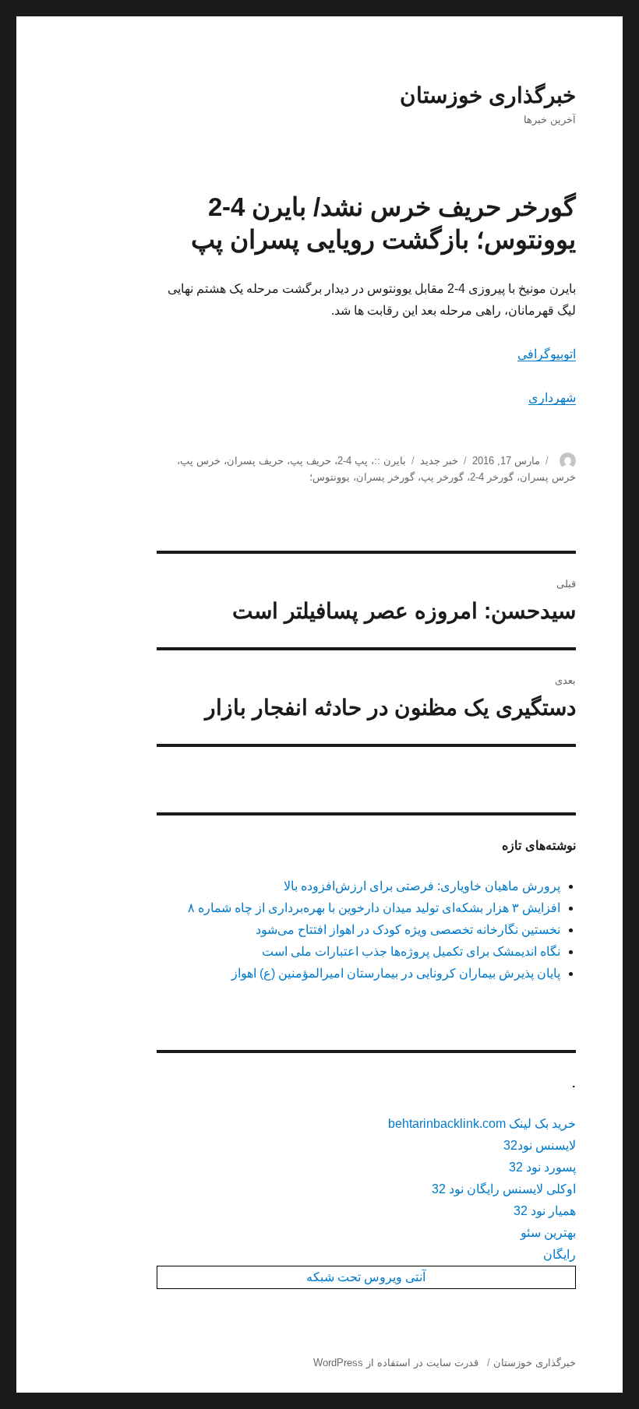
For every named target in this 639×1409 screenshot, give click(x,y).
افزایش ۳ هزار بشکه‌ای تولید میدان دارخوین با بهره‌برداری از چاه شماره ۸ (374, 907)
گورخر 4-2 (492, 477)
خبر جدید (439, 461)
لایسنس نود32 (539, 1145)
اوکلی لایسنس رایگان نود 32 (504, 1189)
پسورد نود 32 (542, 1167)
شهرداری (552, 397)
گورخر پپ (442, 477)
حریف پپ (310, 461)
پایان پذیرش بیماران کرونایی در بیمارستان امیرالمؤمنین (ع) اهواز (395, 973)
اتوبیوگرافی (546, 354)
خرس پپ (200, 461)
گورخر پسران (385, 477)
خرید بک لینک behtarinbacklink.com (482, 1123)
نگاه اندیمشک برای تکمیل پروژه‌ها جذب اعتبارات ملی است (411, 951)
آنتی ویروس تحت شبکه (365, 1277)
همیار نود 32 (545, 1210)
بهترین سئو (548, 1232)
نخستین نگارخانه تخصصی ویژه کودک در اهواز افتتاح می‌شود (408, 929)
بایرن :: (390, 461)
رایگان (559, 1254)
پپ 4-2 (352, 461)
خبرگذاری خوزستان (488, 95)
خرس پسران (548, 477)
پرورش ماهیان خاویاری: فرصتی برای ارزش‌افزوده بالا (422, 886)
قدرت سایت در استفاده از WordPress (395, 1362)
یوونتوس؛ (329, 477)
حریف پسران (255, 461)
